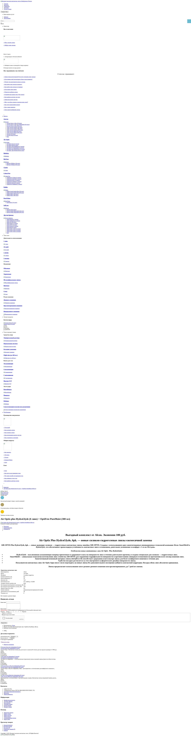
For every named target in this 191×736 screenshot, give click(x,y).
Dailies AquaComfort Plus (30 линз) (15, 191)
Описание (6, 526)
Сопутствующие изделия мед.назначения (17, 407)
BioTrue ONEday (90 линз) (13, 164)
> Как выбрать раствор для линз (12, 97)
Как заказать (7, 703)
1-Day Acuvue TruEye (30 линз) (14, 127)
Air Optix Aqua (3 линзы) (13, 143)
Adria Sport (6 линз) (11, 227)
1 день (6, 241)
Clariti (6, 167)
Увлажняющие (8, 363)
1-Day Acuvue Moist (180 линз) (14, 132)
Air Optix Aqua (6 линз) (12, 145)
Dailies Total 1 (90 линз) (12, 195)
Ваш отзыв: (3, 608)
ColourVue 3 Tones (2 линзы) (14, 177)
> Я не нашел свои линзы (10, 89)
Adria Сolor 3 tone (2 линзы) (14, 231)
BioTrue (6, 159)
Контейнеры (8, 389)
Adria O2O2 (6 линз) (12, 224)
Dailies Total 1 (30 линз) (12, 194)
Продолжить (4, 622)
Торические (7, 274)
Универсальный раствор (11, 338)
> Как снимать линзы (9, 432)
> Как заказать (7, 452)
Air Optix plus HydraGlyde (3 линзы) (16, 149)
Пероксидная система (11, 343)
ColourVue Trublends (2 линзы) (14, 184)
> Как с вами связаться (9, 107)
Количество (4, 638)
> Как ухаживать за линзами (11, 437)
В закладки (3, 639)
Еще (8, 136)
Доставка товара (8, 704)
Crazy (5, 291)
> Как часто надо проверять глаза (12, 473)
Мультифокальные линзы (12, 280)
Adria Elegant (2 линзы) (12, 219)
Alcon (13, 625)
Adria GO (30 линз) (11, 222)
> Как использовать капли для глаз (12, 435)
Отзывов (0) (7, 529)
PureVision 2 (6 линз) (12, 202)
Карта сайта (7, 719)
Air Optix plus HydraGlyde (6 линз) (15, 150)
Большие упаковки (10, 349)
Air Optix (6, 139)
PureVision (7, 198)
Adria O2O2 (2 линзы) (12, 223)
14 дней (6, 247)
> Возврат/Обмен (8, 460)
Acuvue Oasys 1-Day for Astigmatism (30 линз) (18, 124)
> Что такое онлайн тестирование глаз (13, 475)
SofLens (6, 205)
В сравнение (10, 639)
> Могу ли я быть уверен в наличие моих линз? (16, 102)
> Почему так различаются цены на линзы (14, 82)
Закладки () (7, 727)
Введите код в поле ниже (8, 614)
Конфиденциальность (9, 700)
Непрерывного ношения (11, 311)
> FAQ (5, 462)
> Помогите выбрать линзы (11, 92)
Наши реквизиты (8, 694)
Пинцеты (7, 395)
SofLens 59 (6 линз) (11, 209)
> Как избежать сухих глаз (10, 478)
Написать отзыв (5, 642)
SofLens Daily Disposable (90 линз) (15, 212)
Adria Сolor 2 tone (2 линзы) (14, 230)
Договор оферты (8, 701)
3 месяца (6, 258)
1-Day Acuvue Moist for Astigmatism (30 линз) (12, 676)
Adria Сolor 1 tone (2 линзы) (14, 228)
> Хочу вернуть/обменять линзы (12, 109)
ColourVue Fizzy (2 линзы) (13, 180)
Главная (6, 730)
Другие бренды (8, 215)
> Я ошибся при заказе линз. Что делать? (14, 94)
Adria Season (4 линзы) (12, 226)
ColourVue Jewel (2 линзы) (13, 183)
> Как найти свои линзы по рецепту (13, 84)
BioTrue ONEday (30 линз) (13, 163)
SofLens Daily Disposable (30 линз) (15, 211)
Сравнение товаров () (9, 729)
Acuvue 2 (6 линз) (11, 134)
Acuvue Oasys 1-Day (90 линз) (14, 126)
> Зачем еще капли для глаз (10, 99)
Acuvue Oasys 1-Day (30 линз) (14, 123)
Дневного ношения (10, 300)
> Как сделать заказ (9, 42)
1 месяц (6, 253)
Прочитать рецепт (8, 712)
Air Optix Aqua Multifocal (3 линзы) (15, 146)
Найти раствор (7, 715)
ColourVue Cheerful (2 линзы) (14, 179)
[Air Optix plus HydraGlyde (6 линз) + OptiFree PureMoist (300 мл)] (17, 522)
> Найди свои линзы (9, 45)
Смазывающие (8, 369)
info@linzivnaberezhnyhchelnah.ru (12, 691)
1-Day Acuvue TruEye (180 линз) (15, 130)
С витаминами (8, 375)
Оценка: (3, 611)
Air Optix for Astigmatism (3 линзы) (15, 147)
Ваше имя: (3, 602)
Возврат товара (8, 707)
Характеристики (8, 527)
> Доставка (6, 455)
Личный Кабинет (8, 725)
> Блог (5, 470)
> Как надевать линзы (9, 430)
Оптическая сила (5, 636)
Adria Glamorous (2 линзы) (13, 220)
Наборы (6, 401)
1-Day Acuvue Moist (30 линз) (14, 131)
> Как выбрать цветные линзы (11, 481)
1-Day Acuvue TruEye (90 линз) (14, 128)
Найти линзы (7, 714)
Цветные (6, 285)
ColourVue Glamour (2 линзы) (14, 181)
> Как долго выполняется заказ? (12, 104)
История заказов (8, 726)
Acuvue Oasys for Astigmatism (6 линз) (10, 648)
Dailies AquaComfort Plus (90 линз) (15, 192)
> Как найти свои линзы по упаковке (13, 87)
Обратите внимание (9, 644)
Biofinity (6, 153)
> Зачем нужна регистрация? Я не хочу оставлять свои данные (19, 76)
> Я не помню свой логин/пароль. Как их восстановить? (18, 79)
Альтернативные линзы (10, 718)
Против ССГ (8, 381)
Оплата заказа (7, 705)
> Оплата (6, 457)
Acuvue (6, 119)
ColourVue (7, 173)
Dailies (6, 187)
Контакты (6, 693)
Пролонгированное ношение (13, 305)
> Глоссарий (7, 427)
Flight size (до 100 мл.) (11, 355)
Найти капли (7, 716)
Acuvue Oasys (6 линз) (12, 135)
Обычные (7, 268)
